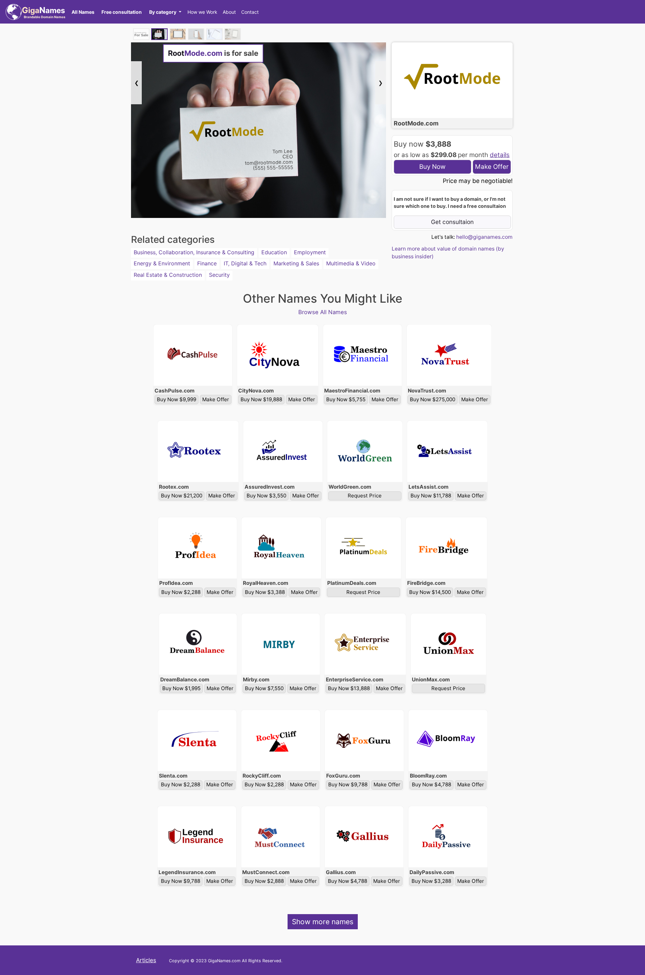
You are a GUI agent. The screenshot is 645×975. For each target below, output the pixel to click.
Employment (310, 252)
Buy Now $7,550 (264, 688)
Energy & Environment (162, 263)
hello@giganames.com (484, 237)
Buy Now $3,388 (265, 592)
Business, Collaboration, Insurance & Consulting (194, 252)
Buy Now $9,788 (348, 784)
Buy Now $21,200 (181, 495)
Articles (146, 960)
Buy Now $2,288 (181, 592)
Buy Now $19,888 (261, 399)
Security (219, 274)
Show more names (322, 921)
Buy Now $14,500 (430, 592)
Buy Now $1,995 (181, 688)
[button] (165, 12)
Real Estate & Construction (168, 274)
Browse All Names (322, 312)
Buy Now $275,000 (432, 399)
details (500, 155)
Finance (207, 263)
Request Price (365, 495)
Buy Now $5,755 (346, 399)
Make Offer (492, 167)
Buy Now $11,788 (431, 495)
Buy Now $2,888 (264, 881)
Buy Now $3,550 (266, 495)
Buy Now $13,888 (349, 688)
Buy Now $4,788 (431, 784)
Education (274, 252)
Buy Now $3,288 (431, 881)
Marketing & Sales (296, 263)
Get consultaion (452, 221)
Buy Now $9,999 (176, 399)
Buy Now (432, 167)
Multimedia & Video (351, 263)
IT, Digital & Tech (245, 263)
